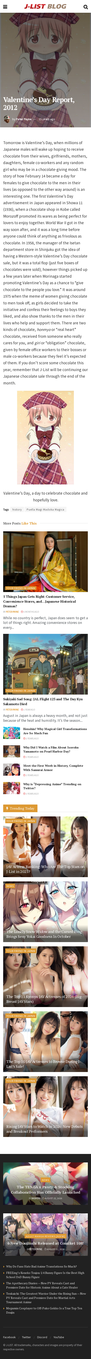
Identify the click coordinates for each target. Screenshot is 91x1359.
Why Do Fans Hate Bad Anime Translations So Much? (41, 1266)
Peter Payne (24, 119)
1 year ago (29, 709)
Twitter (26, 1337)
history (17, 509)
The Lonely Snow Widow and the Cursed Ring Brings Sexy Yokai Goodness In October (44, 934)
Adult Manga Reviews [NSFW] (45, 1236)
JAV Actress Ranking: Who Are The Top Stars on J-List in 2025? (45, 869)
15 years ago (47, 119)
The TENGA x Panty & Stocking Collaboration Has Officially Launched (45, 1189)
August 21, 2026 (56, 1249)
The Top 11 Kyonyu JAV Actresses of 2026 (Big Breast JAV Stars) (43, 999)
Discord (42, 1337)
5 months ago (31, 611)
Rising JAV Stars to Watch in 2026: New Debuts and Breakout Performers (44, 1129)
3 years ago (32, 756)
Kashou (36, 1198)
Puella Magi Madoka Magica (45, 509)
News (10, 886)
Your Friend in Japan (21, 588)
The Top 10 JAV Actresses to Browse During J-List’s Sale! (43, 1064)
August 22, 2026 (53, 1198)
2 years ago (32, 738)
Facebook (9, 1337)
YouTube (59, 1337)
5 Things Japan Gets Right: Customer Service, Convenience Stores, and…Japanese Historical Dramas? (39, 601)
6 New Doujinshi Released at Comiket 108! (45, 1243)
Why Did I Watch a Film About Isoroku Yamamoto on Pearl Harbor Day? (51, 749)
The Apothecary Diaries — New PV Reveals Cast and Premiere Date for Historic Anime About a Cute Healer (42, 1285)
